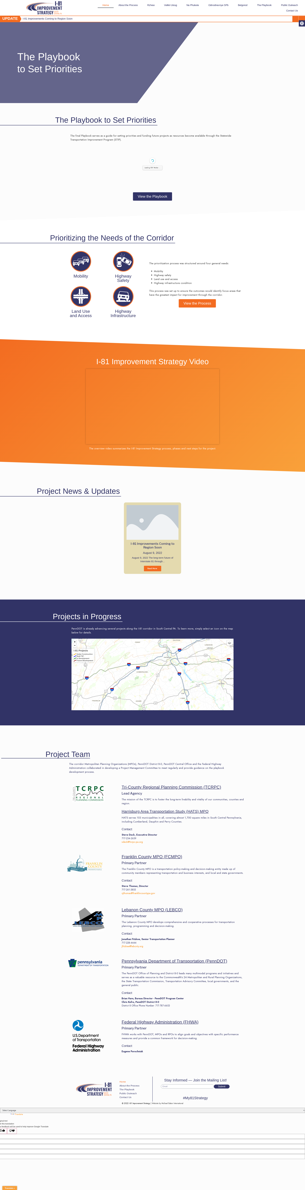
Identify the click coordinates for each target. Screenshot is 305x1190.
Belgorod (242, 5)
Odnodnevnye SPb (218, 5)
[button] (302, 23)
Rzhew (151, 5)
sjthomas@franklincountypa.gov (138, 893)
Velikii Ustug (170, 5)
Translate (19, 1114)
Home (105, 5)
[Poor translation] (12, 1131)
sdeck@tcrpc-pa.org (132, 842)
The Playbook (264, 5)
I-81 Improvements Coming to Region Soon (152, 545)
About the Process (128, 5)
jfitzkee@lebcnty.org (132, 946)
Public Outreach (289, 5)
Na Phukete (192, 5)
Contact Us (292, 10)
